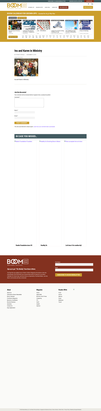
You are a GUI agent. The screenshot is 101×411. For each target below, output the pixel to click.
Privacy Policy (67, 409)
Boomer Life (31, 7)
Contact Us (9, 306)
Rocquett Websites (77, 409)
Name (16, 110)
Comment (17, 97)
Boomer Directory (11, 302)
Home (37, 292)
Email (16, 116)
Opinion (38, 306)
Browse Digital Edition (76, 1)
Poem (60, 298)
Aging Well (47, 7)
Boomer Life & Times (41, 296)
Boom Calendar (11, 296)
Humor (60, 294)
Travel (60, 302)
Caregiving (54, 7)
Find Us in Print (88, 7)
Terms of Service (55, 409)
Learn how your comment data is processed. (44, 126)
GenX (37, 302)
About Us (9, 292)
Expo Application (11, 307)
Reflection (61, 300)
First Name (57, 262)
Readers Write (39, 7)
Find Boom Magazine (12, 298)
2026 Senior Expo (64, 7)
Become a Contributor (12, 300)
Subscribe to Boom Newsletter (56, 1)
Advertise (89, 1)
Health (38, 304)
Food (60, 292)
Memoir (60, 296)
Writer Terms (61, 409)
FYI (37, 300)
